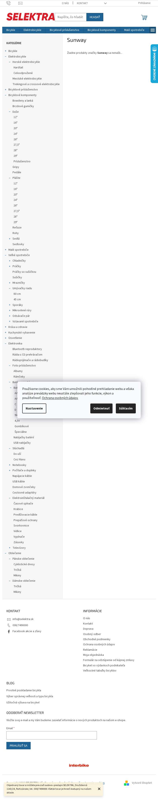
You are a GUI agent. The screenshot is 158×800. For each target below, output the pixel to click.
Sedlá (16, 239)
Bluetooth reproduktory (27, 349)
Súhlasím (126, 408)
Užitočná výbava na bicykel (23, 703)
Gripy (16, 167)
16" (15, 123)
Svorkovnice (21, 526)
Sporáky (18, 305)
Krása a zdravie (17, 327)
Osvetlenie (15, 338)
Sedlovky (18, 244)
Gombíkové (22, 426)
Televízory (19, 548)
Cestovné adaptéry (24, 493)
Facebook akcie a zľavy (27, 631)
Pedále (17, 172)
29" (15, 156)
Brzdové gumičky (23, 106)
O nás (65, 3)
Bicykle (12, 51)
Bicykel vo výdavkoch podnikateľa (104, 665)
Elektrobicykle (17, 57)
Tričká (17, 570)
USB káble (19, 482)
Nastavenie (34, 408)
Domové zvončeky (24, 487)
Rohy (16, 233)
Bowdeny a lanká (23, 101)
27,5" (17, 145)
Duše (16, 112)
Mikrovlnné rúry (22, 310)
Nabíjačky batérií (24, 437)
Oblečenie (14, 553)
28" (15, 150)
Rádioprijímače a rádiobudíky (30, 360)
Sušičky (17, 277)
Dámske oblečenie (24, 581)
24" (15, 134)
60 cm (17, 294)
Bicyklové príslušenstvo (23, 90)
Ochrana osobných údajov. (60, 398)
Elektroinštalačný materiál (28, 498)
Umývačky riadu (22, 288)
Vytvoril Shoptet (142, 783)
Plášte (16, 178)
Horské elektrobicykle (26, 62)
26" (15, 139)
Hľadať (95, 17)
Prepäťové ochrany (25, 520)
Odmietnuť (101, 408)
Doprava (88, 629)
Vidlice (18, 531)
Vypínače (19, 537)
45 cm (17, 299)
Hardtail (18, 67)
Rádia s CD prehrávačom (27, 355)
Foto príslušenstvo (24, 366)
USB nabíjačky (22, 443)
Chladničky (19, 261)
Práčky (17, 266)
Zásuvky (19, 542)
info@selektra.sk (23, 619)
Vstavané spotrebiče (25, 321)
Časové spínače (23, 504)
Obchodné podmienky (96, 639)
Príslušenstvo (22, 161)
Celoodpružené (23, 73)
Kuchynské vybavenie (21, 333)
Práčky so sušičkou (24, 272)
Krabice (18, 509)
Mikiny (17, 575)
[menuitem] (10, 30)
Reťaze (17, 228)
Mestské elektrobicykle (27, 79)
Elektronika (15, 344)
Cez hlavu (19, 459)
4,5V (17, 421)
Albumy (18, 371)
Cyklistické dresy (24, 564)
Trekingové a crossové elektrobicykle (36, 84)
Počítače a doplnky (24, 470)
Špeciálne (21, 432)
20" (15, 128)
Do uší (17, 454)
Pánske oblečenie (23, 559)
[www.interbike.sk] (79, 765)
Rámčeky (19, 377)
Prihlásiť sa (18, 745)
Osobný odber (92, 634)
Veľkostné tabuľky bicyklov (99, 671)
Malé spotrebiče (18, 250)
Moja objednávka (93, 655)
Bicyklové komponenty (22, 95)
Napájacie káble (22, 476)
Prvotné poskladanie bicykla (23, 690)
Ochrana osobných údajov (99, 644)
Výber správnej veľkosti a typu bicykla (29, 696)
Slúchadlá (18, 448)
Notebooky (19, 465)
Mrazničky (19, 283)
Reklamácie (90, 650)
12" (15, 117)
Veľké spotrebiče (19, 255)
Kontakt (82, 3)
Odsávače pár (21, 316)
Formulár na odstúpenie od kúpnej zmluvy (108, 660)
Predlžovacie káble (25, 515)
